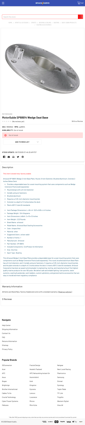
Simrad (59, 381)
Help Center (6, 325)
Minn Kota (33, 405)
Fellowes (5, 405)
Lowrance (33, 397)
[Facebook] (4, 157)
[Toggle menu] (3, 3)
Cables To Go (6, 393)
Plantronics (61, 373)
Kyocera (33, 389)
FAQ (3, 337)
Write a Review (77, 121)
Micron (32, 401)
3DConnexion (7, 365)
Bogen (4, 381)
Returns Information (9, 341)
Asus (4, 377)
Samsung (60, 377)
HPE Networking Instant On (40, 373)
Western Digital (63, 401)
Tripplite (60, 397)
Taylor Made (61, 389)
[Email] (9, 157)
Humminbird (34, 377)
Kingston (33, 385)
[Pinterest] (23, 157)
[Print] (13, 157)
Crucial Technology (9, 397)
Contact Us (6, 333)
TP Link (60, 393)
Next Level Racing (64, 369)
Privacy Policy (7, 349)
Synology (60, 385)
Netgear (60, 365)
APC (3, 373)
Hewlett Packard (36, 369)
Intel (31, 381)
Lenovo (32, 393)
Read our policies (65, 292)
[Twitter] (18, 157)
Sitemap (5, 345)
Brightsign (6, 385)
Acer (3, 369)
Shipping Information (10, 329)
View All (60, 405)
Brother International (9, 389)
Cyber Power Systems (10, 401)
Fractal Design (35, 365)
